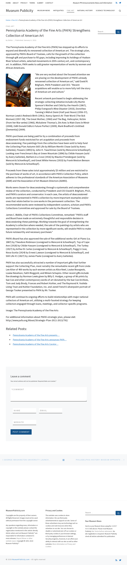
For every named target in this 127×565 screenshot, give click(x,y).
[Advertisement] (109, 76)
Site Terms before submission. (102, 531)
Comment (18, 389)
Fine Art (14, 20)
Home (8, 20)
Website (19, 422)
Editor (10, 40)
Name (17, 410)
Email (43, 410)
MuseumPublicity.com (21, 559)
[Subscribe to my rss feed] (116, 2)
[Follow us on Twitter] (120, 2)
